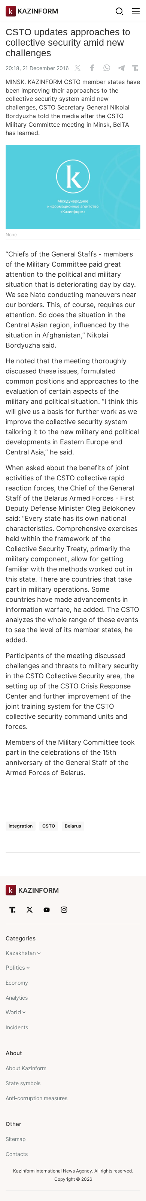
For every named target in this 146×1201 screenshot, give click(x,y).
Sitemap (16, 1139)
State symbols (23, 1083)
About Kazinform (26, 1068)
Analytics (17, 997)
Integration (21, 826)
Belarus (73, 826)
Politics (15, 967)
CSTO (48, 826)
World (13, 1012)
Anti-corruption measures (36, 1098)
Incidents (17, 1027)
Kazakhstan (21, 953)
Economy (17, 982)
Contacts (17, 1154)
